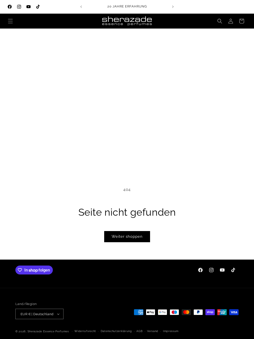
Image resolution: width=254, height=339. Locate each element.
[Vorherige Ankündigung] (81, 6)
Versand (152, 331)
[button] (10, 21)
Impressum (171, 331)
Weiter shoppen (127, 236)
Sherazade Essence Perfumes (48, 331)
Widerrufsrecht (85, 331)
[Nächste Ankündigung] (172, 6)
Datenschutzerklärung (116, 331)
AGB (139, 331)
